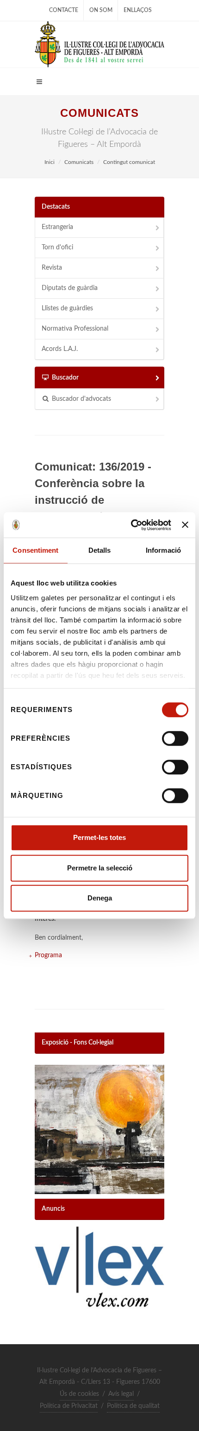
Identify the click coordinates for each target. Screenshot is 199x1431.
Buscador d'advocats (81, 399)
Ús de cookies (79, 1394)
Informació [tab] (163, 550)
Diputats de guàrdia (70, 288)
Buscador (65, 377)
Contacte (63, 10)
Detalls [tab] (99, 550)
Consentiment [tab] (35, 550)
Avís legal (121, 1394)
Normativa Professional (75, 329)
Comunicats (78, 162)
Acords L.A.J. (60, 349)
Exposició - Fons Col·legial (77, 1042)
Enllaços (138, 10)
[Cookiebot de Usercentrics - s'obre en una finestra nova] (131, 525)
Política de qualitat (133, 1406)
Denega (99, 898)
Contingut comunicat (129, 162)
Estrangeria (57, 227)
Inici (49, 162)
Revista (52, 268)
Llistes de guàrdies (67, 308)
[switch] (175, 738)
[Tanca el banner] (185, 525)
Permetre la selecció (99, 868)
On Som (100, 10)
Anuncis (53, 1209)
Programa (48, 955)
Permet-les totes (99, 837)
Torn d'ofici (57, 247)
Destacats (56, 207)
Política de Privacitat (69, 1406)
